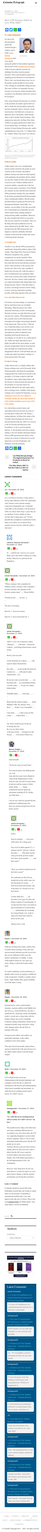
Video (7, 1516)
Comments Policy (31, 1520)
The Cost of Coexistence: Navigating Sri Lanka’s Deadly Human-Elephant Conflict (20, 1322)
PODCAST (16, 1516)
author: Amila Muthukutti (14, 12)
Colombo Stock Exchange (26, 66)
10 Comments (9, 14)
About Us (25, 1516)
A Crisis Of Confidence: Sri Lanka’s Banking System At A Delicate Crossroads (19, 1298)
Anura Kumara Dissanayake (9, 55)
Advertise (19, 1524)
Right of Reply (16, 1520)
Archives (11, 1234)
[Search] (11, 1216)
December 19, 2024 (11, 11)
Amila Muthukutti (13, 35)
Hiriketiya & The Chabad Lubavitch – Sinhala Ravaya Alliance (19, 1346)
